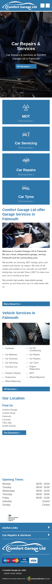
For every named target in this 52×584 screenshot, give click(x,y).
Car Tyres (33, 362)
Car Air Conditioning (35, 349)
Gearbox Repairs (13, 373)
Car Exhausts (11, 358)
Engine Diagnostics (34, 367)
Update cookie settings (13, 573)
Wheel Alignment (37, 377)
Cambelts (9, 348)
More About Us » (12, 304)
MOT (31, 373)
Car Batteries (11, 354)
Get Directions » (12, 432)
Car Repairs (34, 358)
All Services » (24, 66)
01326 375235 (9, 426)
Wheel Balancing (13, 381)
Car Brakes (34, 354)
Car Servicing (11, 362)
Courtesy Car (11, 367)
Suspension (10, 377)
